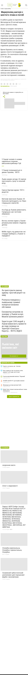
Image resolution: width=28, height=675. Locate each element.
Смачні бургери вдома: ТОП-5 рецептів (13, 191)
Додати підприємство (14, 396)
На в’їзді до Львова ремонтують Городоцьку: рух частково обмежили (14, 212)
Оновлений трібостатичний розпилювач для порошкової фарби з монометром (13, 575)
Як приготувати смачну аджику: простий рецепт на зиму (13, 292)
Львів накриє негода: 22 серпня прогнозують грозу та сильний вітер (14, 181)
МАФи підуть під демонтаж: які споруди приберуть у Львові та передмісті (14, 234)
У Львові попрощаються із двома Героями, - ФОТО (12, 171)
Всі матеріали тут (14, 356)
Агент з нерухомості (10, 486)
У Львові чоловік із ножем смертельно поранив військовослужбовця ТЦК (12, 161)
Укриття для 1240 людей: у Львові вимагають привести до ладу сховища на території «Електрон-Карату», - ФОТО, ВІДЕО (14, 326)
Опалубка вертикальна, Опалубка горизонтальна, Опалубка (12, 550)
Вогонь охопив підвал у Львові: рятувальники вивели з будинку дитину (14, 223)
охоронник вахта (8, 465)
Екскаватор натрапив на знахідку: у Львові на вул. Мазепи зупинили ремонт (13, 314)
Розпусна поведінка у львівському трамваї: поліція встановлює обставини (11, 303)
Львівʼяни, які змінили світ (10, 346)
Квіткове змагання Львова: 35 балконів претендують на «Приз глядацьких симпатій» (14, 201)
